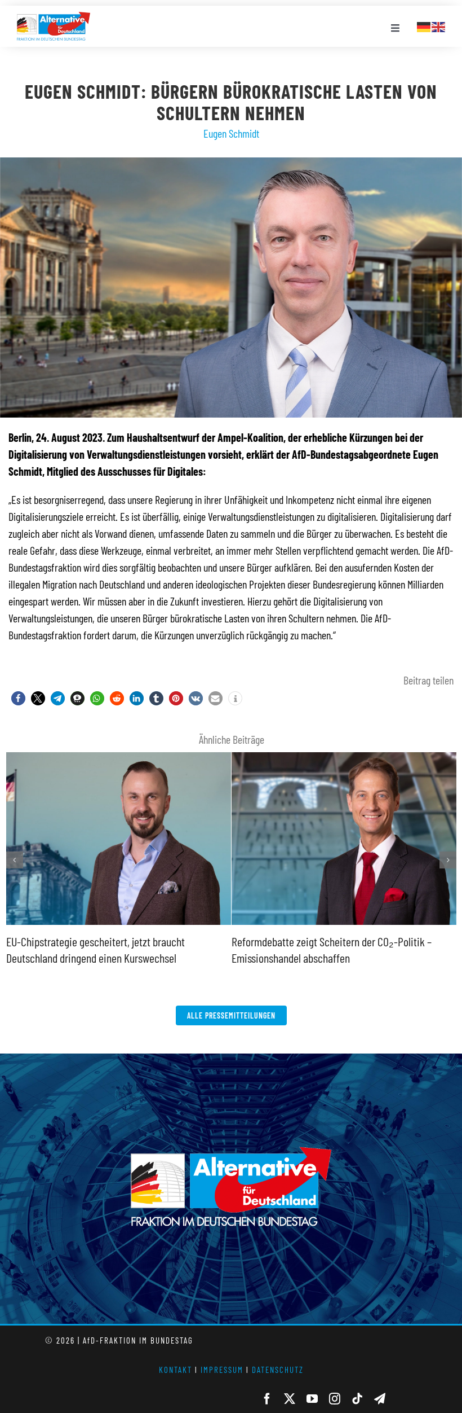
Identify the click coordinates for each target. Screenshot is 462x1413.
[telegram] (379, 1399)
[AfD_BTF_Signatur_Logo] (53, 17)
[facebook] (267, 1399)
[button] (18, 698)
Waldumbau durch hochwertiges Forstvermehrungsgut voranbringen (116, 754)
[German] (424, 25)
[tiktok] (357, 1399)
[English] (439, 25)
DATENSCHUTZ (278, 1369)
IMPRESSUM (222, 1369)
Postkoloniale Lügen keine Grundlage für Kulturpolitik (341, 754)
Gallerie (118, 923)
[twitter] (289, 1399)
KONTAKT (175, 1369)
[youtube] (312, 1399)
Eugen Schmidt (231, 133)
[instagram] (334, 1399)
